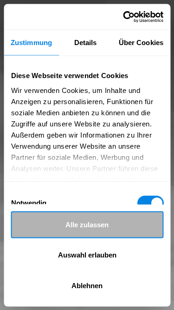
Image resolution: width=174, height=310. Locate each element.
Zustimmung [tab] (31, 42)
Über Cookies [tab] (141, 42)
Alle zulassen (87, 224)
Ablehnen (87, 285)
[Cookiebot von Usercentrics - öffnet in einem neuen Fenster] (123, 17)
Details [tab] (85, 42)
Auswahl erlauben (87, 255)
